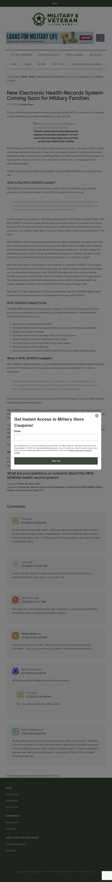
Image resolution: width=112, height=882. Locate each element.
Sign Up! (56, 460)
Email (17, 431)
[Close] (96, 415)
